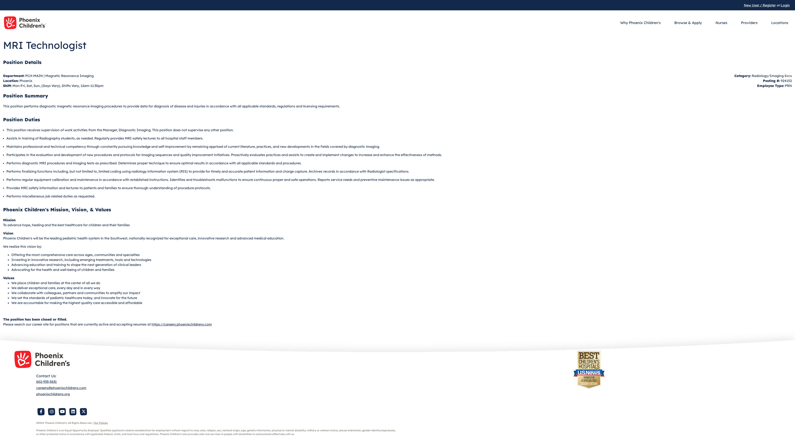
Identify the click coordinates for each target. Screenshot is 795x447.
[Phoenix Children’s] (25, 22)
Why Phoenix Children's (640, 22)
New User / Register (760, 5)
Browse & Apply (688, 22)
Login (785, 5)
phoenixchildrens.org (53, 394)
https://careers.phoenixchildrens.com (182, 324)
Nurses (721, 22)
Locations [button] (779, 22)
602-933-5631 (46, 382)
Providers (749, 22)
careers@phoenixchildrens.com (61, 388)
